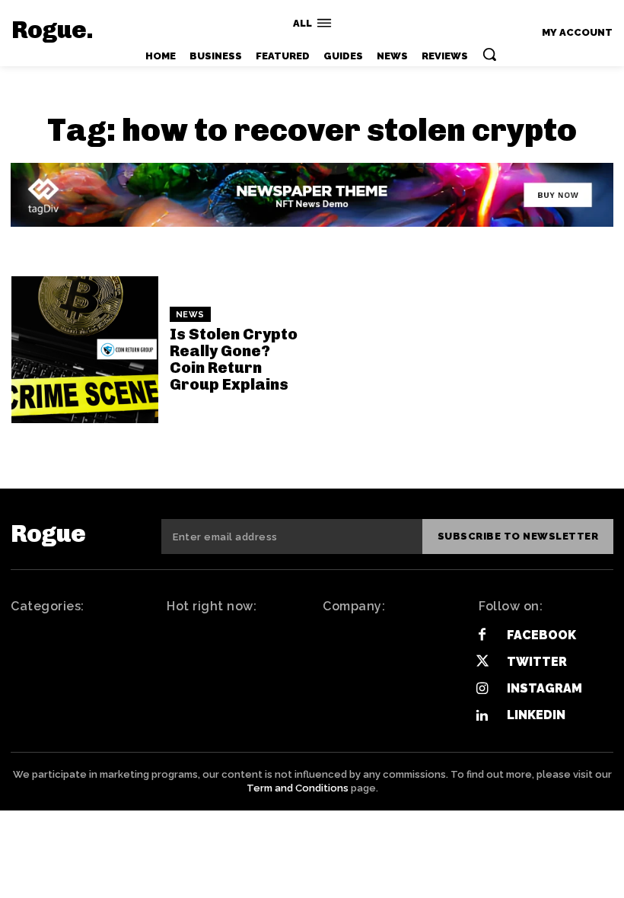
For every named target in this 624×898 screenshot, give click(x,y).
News (190, 315)
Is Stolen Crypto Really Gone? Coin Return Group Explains (234, 359)
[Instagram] (482, 689)
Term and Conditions (298, 788)
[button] (489, 54)
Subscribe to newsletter (518, 536)
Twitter (537, 661)
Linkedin (536, 715)
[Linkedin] (482, 715)
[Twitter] (482, 661)
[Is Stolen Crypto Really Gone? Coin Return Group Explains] (84, 349)
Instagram (544, 688)
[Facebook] (482, 635)
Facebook (541, 635)
